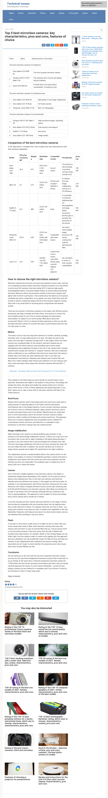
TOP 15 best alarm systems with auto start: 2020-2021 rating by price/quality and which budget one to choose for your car (92, 51)
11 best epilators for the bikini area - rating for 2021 (92, 37)
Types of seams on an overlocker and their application (90, 73)
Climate (43, 13)
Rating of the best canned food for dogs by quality (92, 83)
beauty (85, 13)
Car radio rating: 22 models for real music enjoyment (92, 94)
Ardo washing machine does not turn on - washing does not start (92, 62)
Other (11, 20)
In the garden (73, 13)
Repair (52, 13)
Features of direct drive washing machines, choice (92, 105)
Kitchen (21, 13)
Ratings (61, 13)
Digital (11, 13)
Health (94, 13)
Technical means (18, 3)
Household (32, 13)
